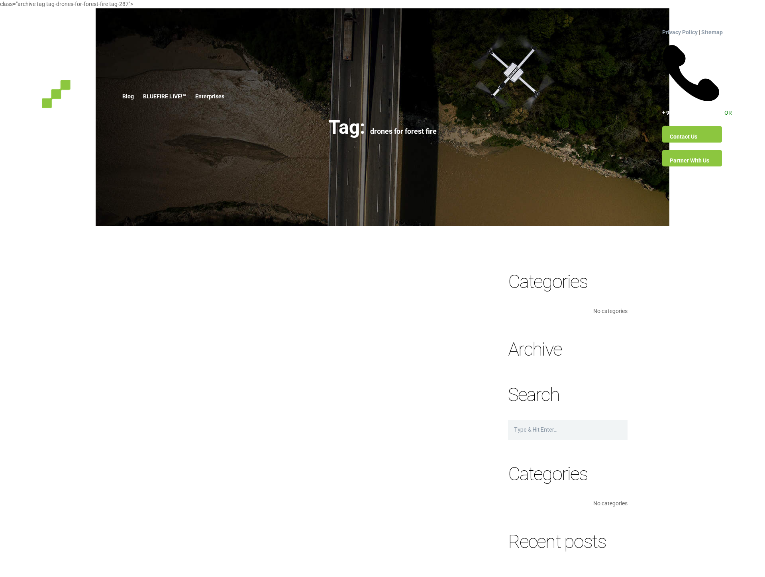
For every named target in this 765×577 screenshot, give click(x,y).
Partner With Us (689, 160)
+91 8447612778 (691, 47)
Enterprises (209, 96)
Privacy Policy (680, 32)
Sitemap (712, 32)
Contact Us (683, 136)
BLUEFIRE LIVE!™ (164, 96)
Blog (128, 96)
